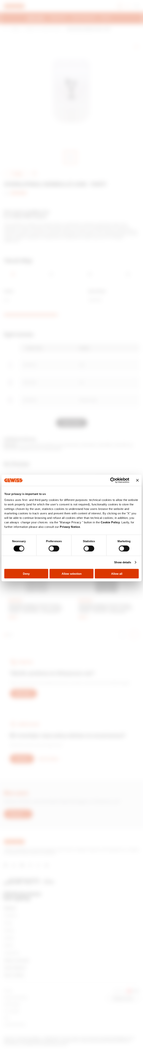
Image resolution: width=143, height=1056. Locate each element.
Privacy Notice (70, 526)
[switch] (54, 549)
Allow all (116, 573)
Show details (122, 562)
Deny (26, 573)
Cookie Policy (110, 522)
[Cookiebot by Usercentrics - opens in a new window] (113, 480)
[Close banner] (137, 480)
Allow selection (72, 573)
